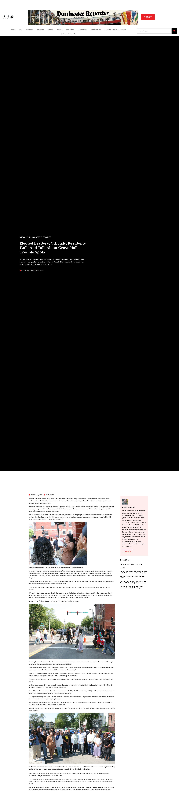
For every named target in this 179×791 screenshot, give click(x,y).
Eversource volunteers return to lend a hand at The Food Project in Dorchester (133, 582)
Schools (50, 30)
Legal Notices (95, 30)
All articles (127, 551)
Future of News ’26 (68, 34)
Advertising (82, 30)
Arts (20, 30)
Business (29, 30)
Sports (59, 30)
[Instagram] (8, 17)
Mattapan (40, 30)
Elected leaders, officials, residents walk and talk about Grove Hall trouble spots (133, 572)
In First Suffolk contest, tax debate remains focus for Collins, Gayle (131, 587)
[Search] (174, 31)
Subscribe (70, 30)
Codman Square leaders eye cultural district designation (132, 577)
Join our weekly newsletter (115, 30)
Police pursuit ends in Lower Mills (131, 564)
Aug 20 (122, 568)
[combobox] (154, 31)
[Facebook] (4, 17)
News (13, 30)
